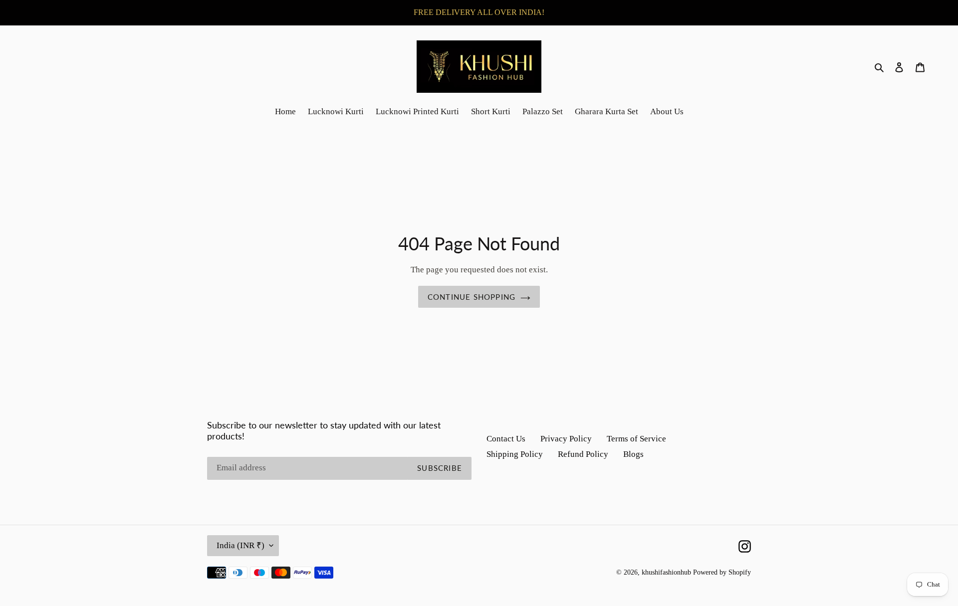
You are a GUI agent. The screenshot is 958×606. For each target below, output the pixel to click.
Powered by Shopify (722, 572)
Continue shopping (471, 296)
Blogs (633, 454)
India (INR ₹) (240, 545)
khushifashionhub (666, 572)
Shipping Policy (514, 454)
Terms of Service (636, 438)
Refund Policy (583, 454)
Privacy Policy (566, 438)
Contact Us (505, 438)
